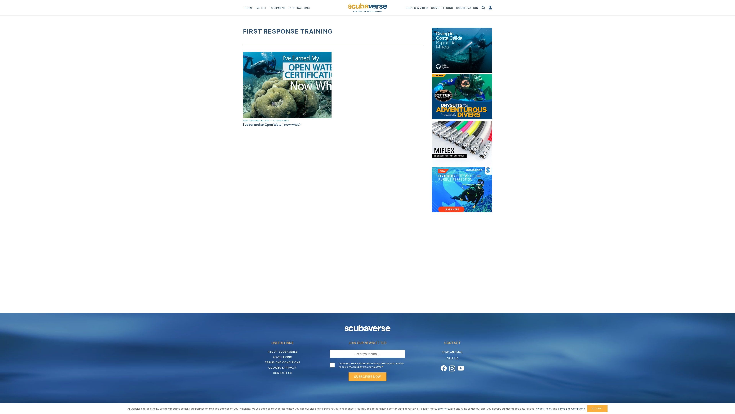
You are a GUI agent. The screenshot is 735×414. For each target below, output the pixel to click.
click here (443, 408)
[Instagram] (452, 368)
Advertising (282, 357)
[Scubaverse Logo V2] (367, 7)
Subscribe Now (367, 377)
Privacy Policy (543, 408)
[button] (312, 7)
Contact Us (282, 373)
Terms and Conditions (283, 362)
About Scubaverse (283, 351)
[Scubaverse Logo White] (367, 328)
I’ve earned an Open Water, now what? (272, 124)
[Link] (490, 7)
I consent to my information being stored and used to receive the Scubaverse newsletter (371, 365)
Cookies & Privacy (282, 367)
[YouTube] (460, 368)
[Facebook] (444, 368)
